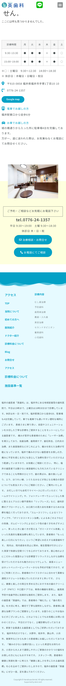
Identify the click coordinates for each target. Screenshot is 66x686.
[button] (60, 5)
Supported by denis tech (33, 682)
